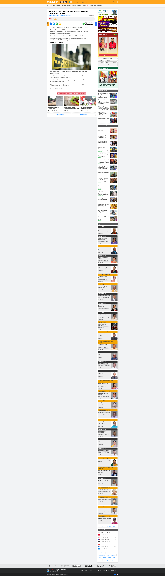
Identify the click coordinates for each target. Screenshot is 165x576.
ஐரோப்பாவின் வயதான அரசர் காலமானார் (103, 119)
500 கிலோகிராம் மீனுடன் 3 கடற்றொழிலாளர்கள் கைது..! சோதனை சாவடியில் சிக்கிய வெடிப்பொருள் (104, 95)
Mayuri (54, 18)
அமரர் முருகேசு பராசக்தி (103, 489)
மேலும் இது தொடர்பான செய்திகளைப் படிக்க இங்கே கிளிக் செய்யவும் (72, 93)
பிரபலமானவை (83, 114)
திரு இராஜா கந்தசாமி (102, 373)
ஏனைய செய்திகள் (104, 126)
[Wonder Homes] (108, 12)
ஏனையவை (100, 5)
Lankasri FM (93, 2)
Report (92, 19)
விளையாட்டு (93, 5)
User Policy (98, 570)
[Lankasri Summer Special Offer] (108, 24)
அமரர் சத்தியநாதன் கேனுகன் (104, 499)
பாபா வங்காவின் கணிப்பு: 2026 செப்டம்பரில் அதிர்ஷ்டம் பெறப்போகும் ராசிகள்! (104, 161)
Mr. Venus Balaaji (112, 48)
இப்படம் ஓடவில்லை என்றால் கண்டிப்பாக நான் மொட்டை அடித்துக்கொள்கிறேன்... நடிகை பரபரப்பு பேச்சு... (103, 142)
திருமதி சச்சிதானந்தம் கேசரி (104, 267)
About (86, 570)
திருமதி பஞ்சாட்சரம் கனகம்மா (104, 441)
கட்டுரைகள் (113, 560)
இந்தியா (64, 5)
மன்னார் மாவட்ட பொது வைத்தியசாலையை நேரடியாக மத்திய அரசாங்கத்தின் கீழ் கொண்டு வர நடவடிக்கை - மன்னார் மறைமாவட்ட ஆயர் (88, 109)
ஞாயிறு (114, 62)
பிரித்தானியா (113, 555)
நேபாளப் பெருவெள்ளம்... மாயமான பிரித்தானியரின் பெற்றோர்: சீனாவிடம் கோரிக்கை (103, 187)
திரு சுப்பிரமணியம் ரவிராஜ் (104, 363)
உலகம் (69, 5)
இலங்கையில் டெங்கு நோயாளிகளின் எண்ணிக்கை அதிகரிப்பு (71, 109)
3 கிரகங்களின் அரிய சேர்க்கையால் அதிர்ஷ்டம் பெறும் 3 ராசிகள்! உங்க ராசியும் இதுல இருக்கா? (103, 136)
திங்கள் (107, 62)
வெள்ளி (101, 60)
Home (82, 570)
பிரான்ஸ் (104, 557)
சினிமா (87, 2)
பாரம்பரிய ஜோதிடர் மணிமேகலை (103, 49)
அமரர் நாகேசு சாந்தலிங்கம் (104, 412)
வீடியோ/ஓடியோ (106, 560)
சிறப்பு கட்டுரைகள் (103, 68)
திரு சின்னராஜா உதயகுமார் (104, 295)
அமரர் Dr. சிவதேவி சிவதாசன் (104, 518)
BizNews (85, 5)
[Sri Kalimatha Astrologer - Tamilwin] (108, 18)
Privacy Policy (114, 570)
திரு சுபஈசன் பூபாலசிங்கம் (103, 450)
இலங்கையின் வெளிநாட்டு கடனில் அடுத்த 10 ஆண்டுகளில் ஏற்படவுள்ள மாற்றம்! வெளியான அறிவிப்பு (103, 114)
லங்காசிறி (75, 2)
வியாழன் (108, 60)
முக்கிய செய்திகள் (59, 114)
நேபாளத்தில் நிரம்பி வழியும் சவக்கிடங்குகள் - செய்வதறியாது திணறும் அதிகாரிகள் (103, 101)
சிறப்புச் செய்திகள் (103, 90)
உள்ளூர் (58, 5)
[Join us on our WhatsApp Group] (88, 23)
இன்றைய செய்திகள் (107, 58)
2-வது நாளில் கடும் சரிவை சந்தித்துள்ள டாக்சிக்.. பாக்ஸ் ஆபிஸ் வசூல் (103, 212)
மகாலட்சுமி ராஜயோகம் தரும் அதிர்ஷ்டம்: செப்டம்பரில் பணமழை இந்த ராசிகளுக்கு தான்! (103, 205)
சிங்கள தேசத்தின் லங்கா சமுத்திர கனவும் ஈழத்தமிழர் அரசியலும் (107, 85)
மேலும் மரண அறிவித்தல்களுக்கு (107, 526)
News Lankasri (100, 169)
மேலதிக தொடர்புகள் (104, 529)
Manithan (99, 138)
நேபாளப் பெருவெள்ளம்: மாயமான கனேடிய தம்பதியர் (103, 218)
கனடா (108, 555)
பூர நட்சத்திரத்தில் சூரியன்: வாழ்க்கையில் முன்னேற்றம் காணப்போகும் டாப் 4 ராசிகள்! (103, 155)
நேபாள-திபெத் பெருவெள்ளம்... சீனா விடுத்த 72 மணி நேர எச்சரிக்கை (103, 167)
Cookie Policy (106, 570)
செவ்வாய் (101, 62)
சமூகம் (55, 19)
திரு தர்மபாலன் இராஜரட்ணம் (104, 480)
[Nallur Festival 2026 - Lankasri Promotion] (108, 29)
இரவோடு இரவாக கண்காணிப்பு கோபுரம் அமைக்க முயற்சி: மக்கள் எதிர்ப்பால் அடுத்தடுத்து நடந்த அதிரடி (103, 108)
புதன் (114, 60)
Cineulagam (100, 132)
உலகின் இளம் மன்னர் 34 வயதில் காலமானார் (103, 199)
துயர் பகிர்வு (102, 224)
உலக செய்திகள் (101, 555)
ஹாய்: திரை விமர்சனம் (103, 172)
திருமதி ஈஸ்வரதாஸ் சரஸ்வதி (104, 354)
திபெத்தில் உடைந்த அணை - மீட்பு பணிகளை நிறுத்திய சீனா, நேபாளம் (104, 193)
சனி (108, 64)
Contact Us (91, 570)
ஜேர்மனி (109, 557)
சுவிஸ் (99, 557)
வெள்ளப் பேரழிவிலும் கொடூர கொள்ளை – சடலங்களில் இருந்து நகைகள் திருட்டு (103, 180)
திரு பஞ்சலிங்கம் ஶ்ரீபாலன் (104, 470)
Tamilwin (57, 574)
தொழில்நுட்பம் (101, 552)
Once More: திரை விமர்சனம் (102, 129)
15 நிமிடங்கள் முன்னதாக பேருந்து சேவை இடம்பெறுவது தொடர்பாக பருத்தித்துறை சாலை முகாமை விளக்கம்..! (54, 109)
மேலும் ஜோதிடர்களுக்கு (108, 55)
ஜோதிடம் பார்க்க (104, 34)
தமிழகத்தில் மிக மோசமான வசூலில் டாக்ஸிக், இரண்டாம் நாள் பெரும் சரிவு (104, 149)
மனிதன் (82, 2)
